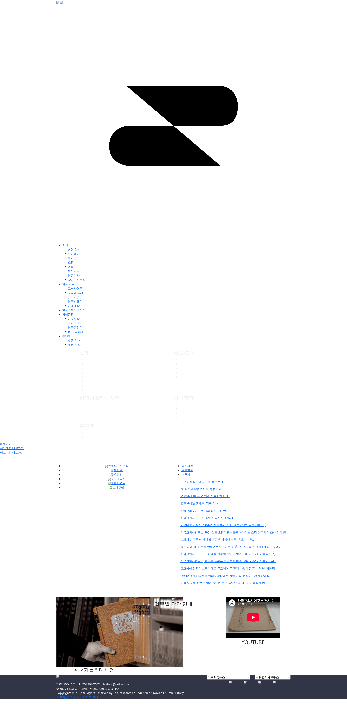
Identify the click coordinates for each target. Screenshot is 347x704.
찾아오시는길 (94, 390)
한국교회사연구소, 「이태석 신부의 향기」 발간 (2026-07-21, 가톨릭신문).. (228, 554)
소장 (88, 372)
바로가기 (6, 444)
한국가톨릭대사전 (96, 404)
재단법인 (91, 364)
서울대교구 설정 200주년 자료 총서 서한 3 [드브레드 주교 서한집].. (223, 525)
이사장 (89, 368)
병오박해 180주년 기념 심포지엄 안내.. (205, 496)
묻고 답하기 (186, 417)
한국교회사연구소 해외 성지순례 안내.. (205, 511)
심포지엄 (185, 368)
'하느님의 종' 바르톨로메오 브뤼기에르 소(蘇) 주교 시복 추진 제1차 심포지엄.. (230, 547)
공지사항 (185, 404)
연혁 (88, 377)
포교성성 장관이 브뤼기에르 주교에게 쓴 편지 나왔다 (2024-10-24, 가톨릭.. (228, 568)
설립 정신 (74, 249)
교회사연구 (186, 359)
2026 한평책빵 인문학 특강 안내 (201, 489)
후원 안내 (91, 432)
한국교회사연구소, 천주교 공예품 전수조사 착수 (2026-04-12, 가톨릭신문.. (228, 561)
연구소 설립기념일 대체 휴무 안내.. (202, 482)
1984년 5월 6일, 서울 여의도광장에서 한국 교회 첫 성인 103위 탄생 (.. (225, 576)
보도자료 (91, 381)
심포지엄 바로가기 (12, 452)
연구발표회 (186, 372)
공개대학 (185, 377)
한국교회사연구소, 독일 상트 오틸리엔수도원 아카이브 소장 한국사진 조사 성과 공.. (233, 532)
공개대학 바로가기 (12, 448)
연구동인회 (186, 413)
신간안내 (185, 409)
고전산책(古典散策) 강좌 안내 (199, 503)
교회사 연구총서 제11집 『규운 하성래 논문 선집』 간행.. (217, 539)
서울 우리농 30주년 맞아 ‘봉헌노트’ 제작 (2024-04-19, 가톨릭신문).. (223, 583)
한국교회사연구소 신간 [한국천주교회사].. (207, 518)
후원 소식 (91, 437)
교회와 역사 (186, 364)
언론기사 (91, 385)
